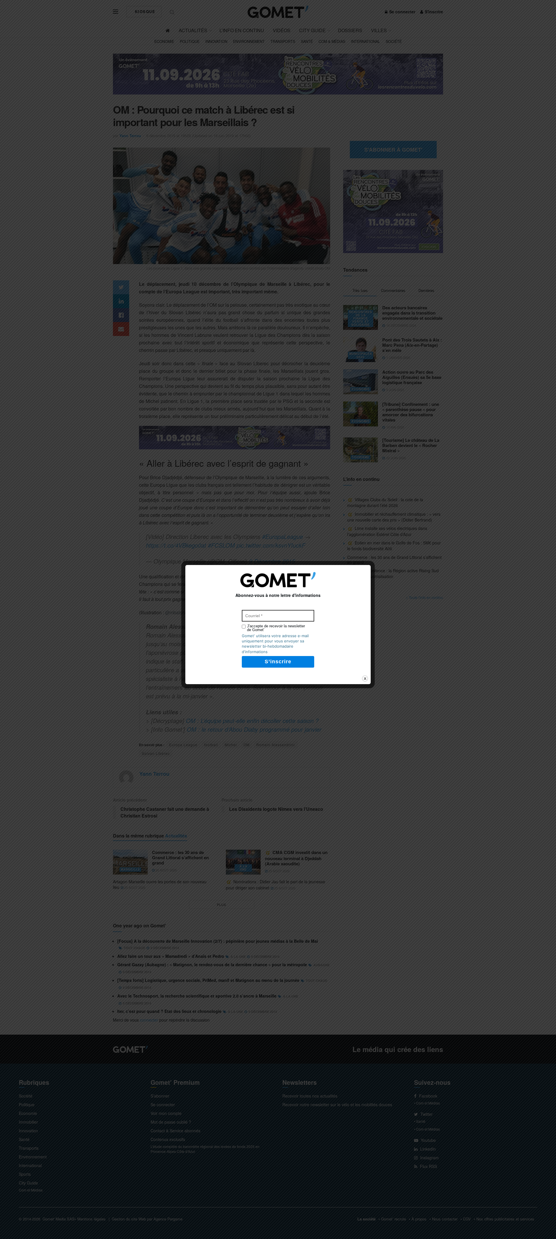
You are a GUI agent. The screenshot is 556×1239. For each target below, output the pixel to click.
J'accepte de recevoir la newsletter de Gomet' (276, 628)
